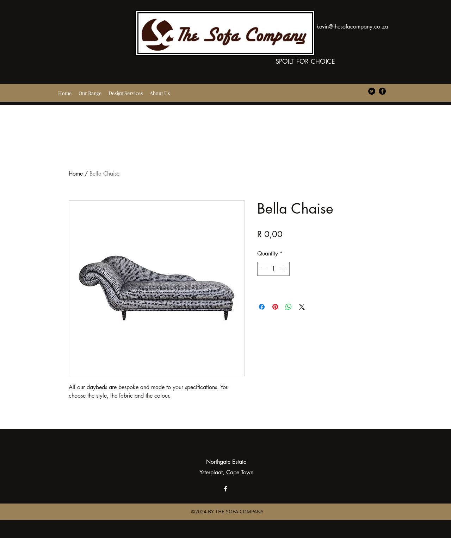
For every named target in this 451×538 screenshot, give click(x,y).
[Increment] (284, 269)
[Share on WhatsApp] (288, 307)
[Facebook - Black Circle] (382, 91)
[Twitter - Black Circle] (371, 91)
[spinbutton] (273, 269)
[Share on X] (302, 307)
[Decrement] (263, 269)
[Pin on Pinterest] (275, 307)
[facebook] (225, 488)
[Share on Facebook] (262, 307)
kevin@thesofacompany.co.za (352, 26)
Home (76, 173)
